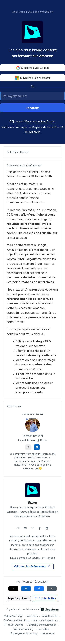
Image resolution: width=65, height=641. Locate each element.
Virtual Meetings (13, 616)
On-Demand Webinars (16, 620)
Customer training (22, 629)
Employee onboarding (24, 633)
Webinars (32, 616)
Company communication (42, 624)
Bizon (32, 502)
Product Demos (14, 624)
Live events (47, 633)
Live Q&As (43, 629)
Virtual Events (49, 616)
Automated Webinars (45, 620)
